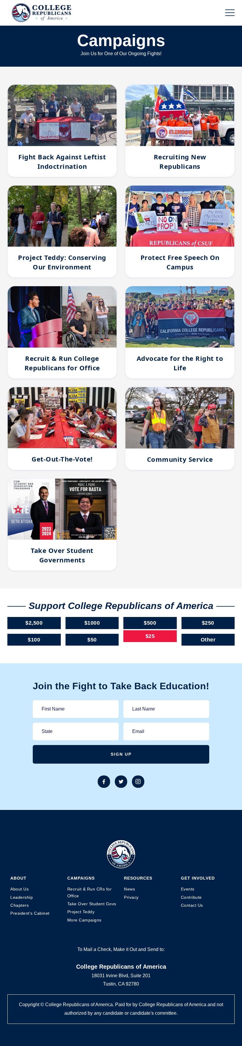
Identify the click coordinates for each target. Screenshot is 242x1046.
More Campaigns (84, 920)
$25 (150, 636)
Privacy (131, 897)
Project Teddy (81, 911)
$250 (208, 623)
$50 (92, 640)
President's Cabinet (30, 913)
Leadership (21, 897)
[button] (230, 12)
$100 (34, 640)
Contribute (191, 897)
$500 (150, 623)
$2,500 (33, 623)
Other (208, 640)
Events (187, 889)
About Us (19, 889)
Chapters (19, 905)
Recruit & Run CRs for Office (89, 892)
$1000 (92, 623)
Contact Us (192, 905)
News (129, 889)
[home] (41, 12)
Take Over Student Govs (91, 903)
